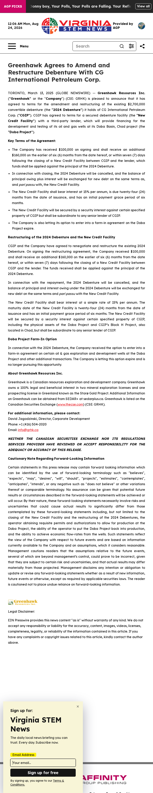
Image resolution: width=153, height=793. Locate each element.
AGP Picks (13, 6)
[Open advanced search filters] (131, 46)
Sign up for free (43, 772)
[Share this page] (142, 46)
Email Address (23, 755)
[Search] (122, 46)
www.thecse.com (70, 404)
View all (143, 6)
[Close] (78, 706)
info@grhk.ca (28, 430)
